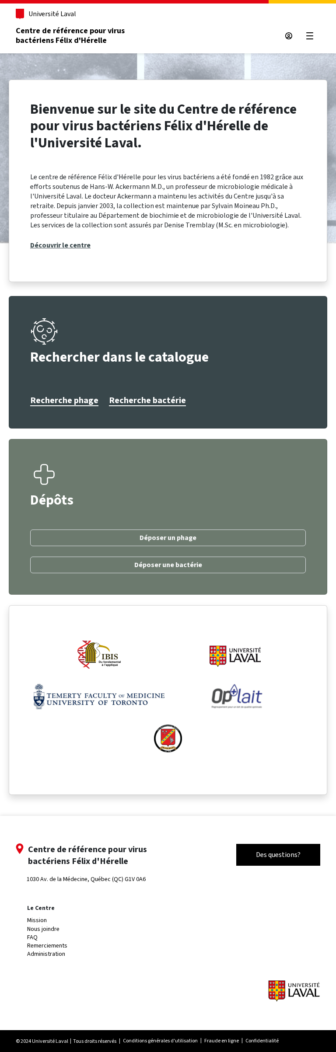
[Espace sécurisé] (288, 35)
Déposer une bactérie (168, 565)
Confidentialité (262, 1040)
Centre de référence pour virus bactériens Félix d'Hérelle (70, 35)
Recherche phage (64, 400)
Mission (37, 920)
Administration (46, 954)
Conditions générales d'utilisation (160, 1040)
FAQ (32, 937)
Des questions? (278, 854)
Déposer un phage (168, 538)
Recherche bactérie (147, 400)
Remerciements (47, 945)
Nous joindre (43, 929)
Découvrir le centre (60, 245)
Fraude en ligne (221, 1040)
